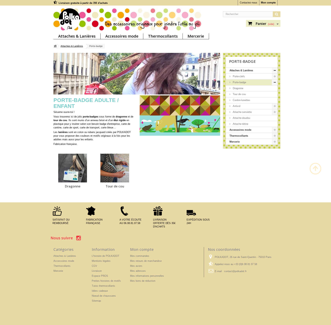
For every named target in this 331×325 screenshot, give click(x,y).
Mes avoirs (136, 265)
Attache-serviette (242, 112)
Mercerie (196, 36)
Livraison (97, 270)
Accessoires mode (121, 36)
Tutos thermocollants (103, 285)
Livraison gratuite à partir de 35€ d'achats (83, 3)
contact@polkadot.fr (235, 271)
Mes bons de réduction (142, 280)
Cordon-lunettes (241, 100)
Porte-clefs (238, 76)
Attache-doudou (241, 118)
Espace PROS (100, 275)
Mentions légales (101, 260)
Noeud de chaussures (104, 295)
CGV (94, 265)
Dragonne (72, 186)
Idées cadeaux (100, 290)
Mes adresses (138, 270)
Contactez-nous (248, 2)
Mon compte (268, 2)
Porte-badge (239, 82)
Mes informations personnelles (147, 275)
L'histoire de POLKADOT (105, 255)
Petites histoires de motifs (106, 280)
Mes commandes (139, 255)
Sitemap (96, 300)
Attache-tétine (240, 123)
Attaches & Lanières (77, 36)
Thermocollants (163, 36)
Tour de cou (115, 186)
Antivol (236, 106)
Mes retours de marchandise (146, 260)
